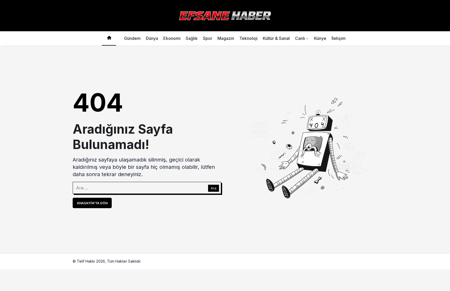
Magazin (225, 38)
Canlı (300, 38)
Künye (320, 38)
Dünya (152, 38)
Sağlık (192, 38)
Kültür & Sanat (276, 38)
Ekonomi (171, 38)
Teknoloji (248, 38)
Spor (207, 38)
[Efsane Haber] (225, 15)
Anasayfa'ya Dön (92, 203)
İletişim (339, 38)
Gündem (132, 38)
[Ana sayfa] (109, 38)
